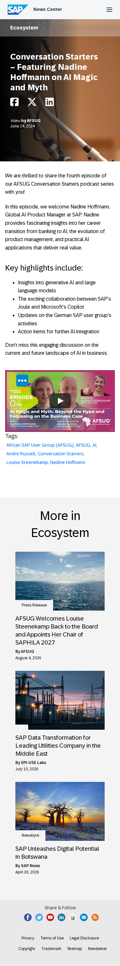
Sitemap (74, 948)
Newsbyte (30, 835)
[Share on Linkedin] (49, 103)
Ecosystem (24, 27)
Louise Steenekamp (27, 462)
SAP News (30, 866)
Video (15, 120)
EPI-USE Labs (33, 762)
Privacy (27, 938)
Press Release (34, 605)
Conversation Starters (61, 453)
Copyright (26, 948)
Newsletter (97, 948)
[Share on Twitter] (32, 103)
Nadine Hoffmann (67, 462)
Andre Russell (21, 453)
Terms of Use (52, 938)
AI (94, 445)
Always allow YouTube (60, 414)
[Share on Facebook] (14, 103)
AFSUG (34, 120)
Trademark (51, 948)
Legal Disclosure (84, 938)
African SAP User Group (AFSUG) (40, 445)
